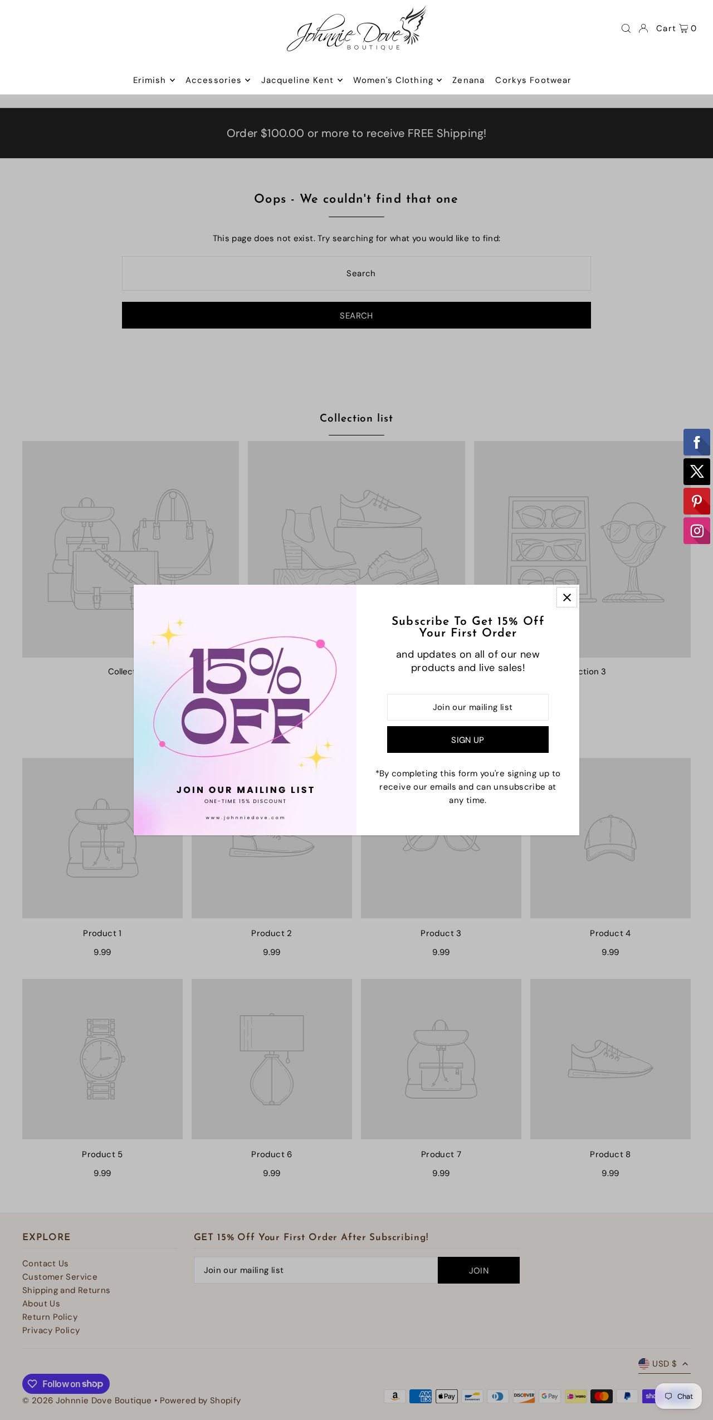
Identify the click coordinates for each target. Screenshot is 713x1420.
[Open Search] (626, 28)
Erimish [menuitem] (150, 80)
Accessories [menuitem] (213, 80)
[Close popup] (567, 597)
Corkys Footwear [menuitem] (533, 80)
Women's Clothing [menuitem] (393, 80)
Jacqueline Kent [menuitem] (297, 80)
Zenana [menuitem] (468, 80)
